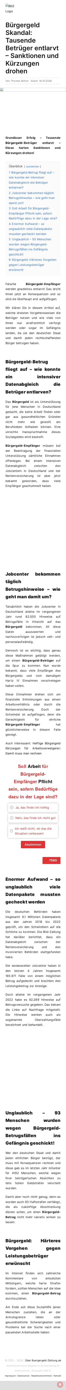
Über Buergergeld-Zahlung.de (43, 1360)
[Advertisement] (33, 534)
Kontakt (57, 1376)
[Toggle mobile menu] (59, 6)
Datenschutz (23, 1376)
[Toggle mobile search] (52, 6)
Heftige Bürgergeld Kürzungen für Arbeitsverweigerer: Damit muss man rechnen (33, 748)
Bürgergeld (14, 143)
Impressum (10, 1376)
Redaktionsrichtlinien (41, 1376)
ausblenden (32, 166)
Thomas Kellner (20, 80)
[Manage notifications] (60, 1384)
